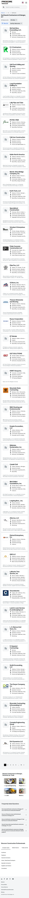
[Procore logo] (7, 2)
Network (5, 3)
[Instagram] (10, 879)
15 (21, 764)
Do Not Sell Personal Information (7, 889)
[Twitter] (7, 879)
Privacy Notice (4, 884)
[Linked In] (1, 879)
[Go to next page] (24, 765)
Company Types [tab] (5, 847)
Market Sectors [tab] (15, 847)
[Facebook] (4, 879)
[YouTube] (13, 879)
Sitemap (2, 892)
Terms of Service (4, 887)
